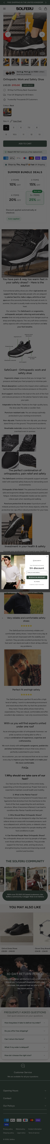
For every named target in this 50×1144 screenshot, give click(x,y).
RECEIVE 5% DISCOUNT (37, 577)
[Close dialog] (47, 556)
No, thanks (37, 581)
